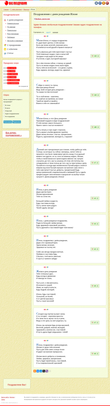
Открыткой (8, 111)
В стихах (7, 105)
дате (47, 32)
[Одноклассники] (35, 371)
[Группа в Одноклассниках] (103, 4)
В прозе (7, 108)
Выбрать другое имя (43, 19)
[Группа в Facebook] (100, 4)
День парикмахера (13, 83)
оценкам (55, 32)
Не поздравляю (10, 116)
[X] (44, 371)
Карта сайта (5, 397)
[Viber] (47, 371)
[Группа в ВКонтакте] (96, 4)
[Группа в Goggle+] (107, 4)
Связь (3, 399)
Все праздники (23, 86)
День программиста (13, 80)
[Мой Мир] (41, 371)
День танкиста (11, 77)
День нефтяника (12, 74)
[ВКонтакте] (38, 371)
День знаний (11, 71)
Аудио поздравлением (12, 114)
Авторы (12, 397)
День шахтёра (11, 68)
